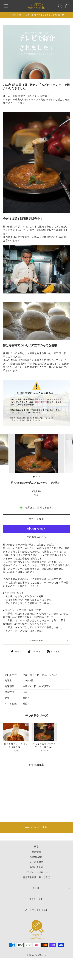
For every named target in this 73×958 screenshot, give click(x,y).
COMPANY (36, 856)
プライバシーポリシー (36, 872)
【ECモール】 (35, 899)
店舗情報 (36, 851)
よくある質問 (36, 862)
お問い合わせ (37, 640)
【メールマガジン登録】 (35, 910)
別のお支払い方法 (36, 536)
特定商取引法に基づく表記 (36, 877)
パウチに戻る (39, 827)
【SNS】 (35, 888)
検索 (36, 846)
